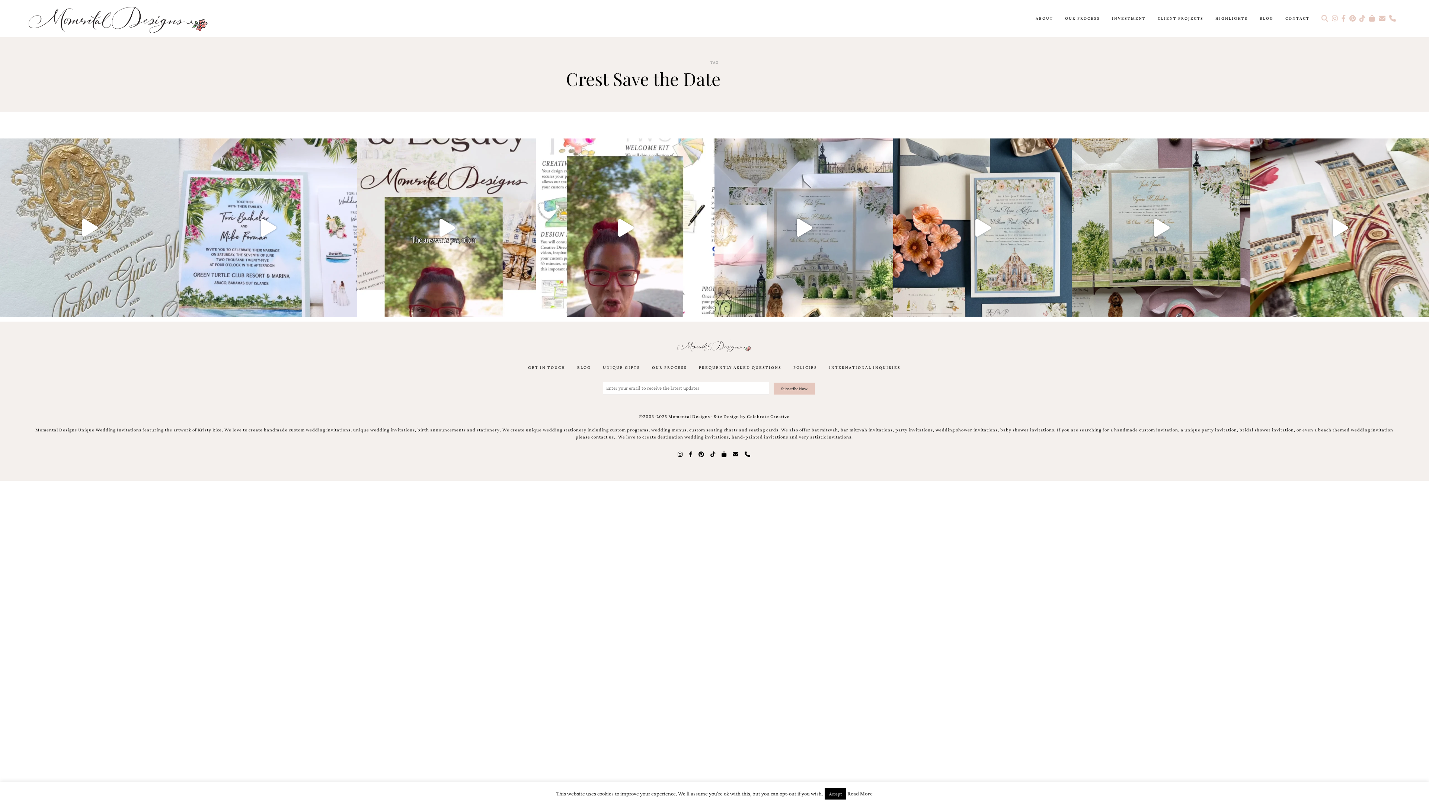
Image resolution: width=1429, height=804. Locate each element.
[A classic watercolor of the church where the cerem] (982, 227)
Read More (860, 794)
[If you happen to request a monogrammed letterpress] (89, 227)
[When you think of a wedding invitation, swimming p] (268, 227)
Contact (1297, 18)
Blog (1266, 18)
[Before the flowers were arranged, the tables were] (803, 227)
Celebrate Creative (768, 416)
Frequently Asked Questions (740, 367)
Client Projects (1180, 18)
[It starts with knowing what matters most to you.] (1339, 227)
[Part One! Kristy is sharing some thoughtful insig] (625, 227)
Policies (805, 367)
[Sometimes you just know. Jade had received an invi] (1161, 227)
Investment (1129, 18)
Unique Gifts (621, 367)
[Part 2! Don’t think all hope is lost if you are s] (446, 227)
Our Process (1082, 18)
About (1044, 18)
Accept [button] (835, 794)
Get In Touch (546, 367)
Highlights (1231, 18)
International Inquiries (865, 367)
